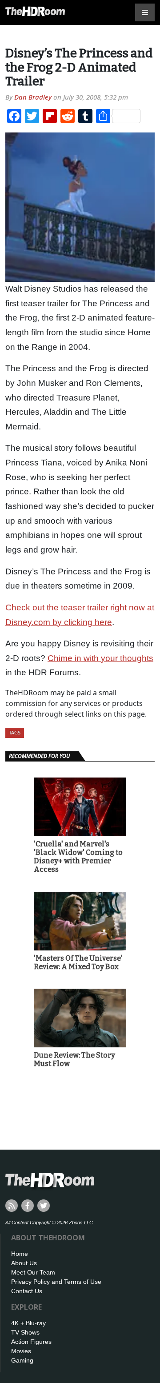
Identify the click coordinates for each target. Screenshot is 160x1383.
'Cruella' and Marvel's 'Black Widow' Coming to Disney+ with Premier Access (78, 857)
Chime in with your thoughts (100, 658)
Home (19, 1253)
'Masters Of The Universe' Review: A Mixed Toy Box (78, 962)
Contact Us (26, 1291)
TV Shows (25, 1332)
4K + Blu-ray (28, 1323)
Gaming (22, 1360)
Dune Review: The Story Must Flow (74, 1059)
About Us (24, 1263)
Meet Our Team (33, 1272)
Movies (21, 1351)
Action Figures (31, 1341)
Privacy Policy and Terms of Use (56, 1281)
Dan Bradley (33, 96)
